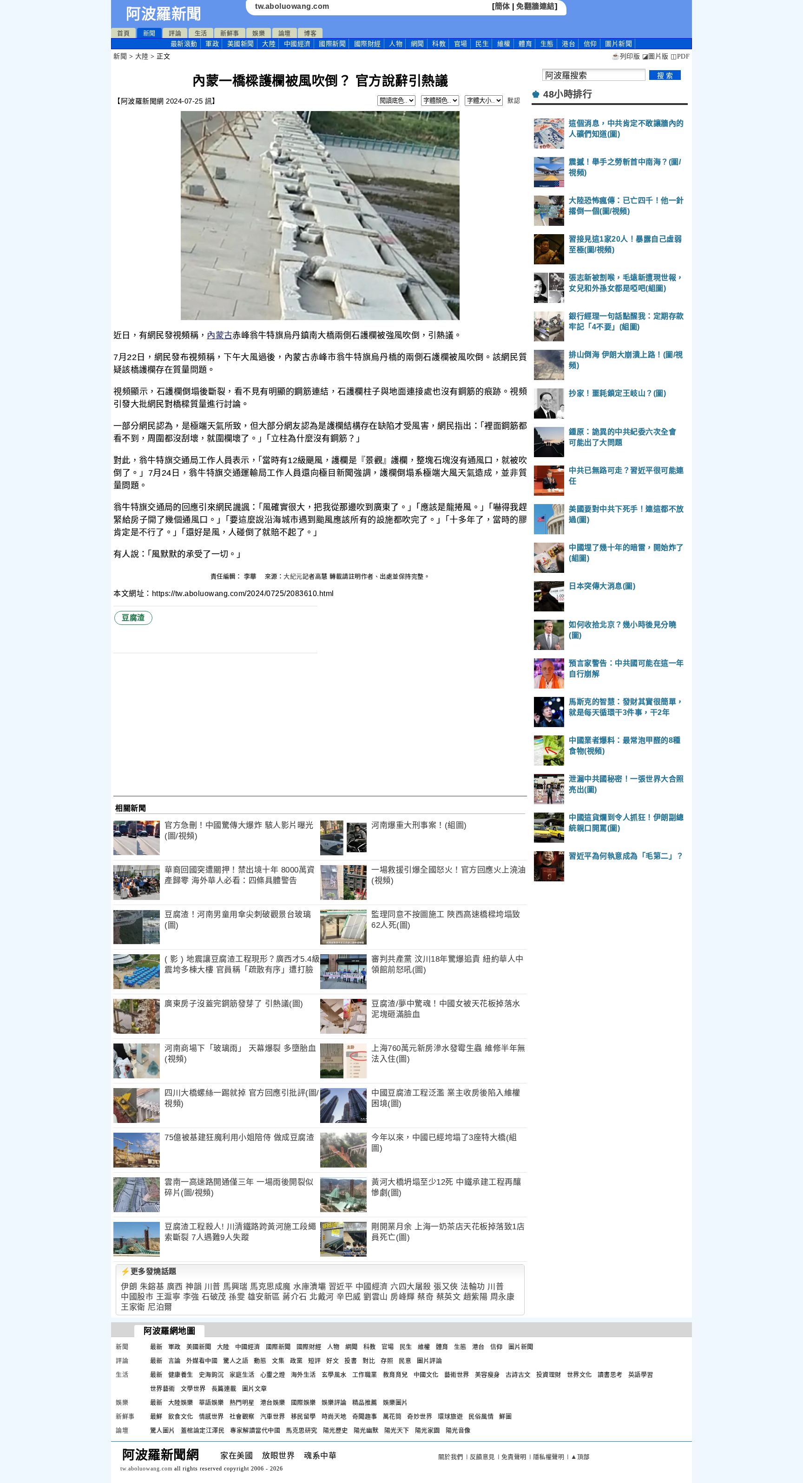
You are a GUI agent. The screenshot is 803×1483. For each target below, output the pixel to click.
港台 (568, 43)
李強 (191, 1297)
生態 (547, 43)
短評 (314, 1360)
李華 (251, 576)
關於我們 (450, 1456)
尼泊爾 (160, 1307)
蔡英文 (448, 1297)
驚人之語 (235, 1360)
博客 (310, 33)
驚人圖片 (162, 1430)
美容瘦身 (487, 1374)
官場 (460, 43)
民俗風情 (481, 1416)
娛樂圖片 (395, 1402)
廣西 (175, 1286)
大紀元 (293, 576)
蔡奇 (425, 1297)
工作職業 (364, 1374)
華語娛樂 (211, 1402)
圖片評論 (429, 1360)
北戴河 (321, 1297)
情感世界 (211, 1416)
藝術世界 (456, 1374)
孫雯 (237, 1297)
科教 (439, 43)
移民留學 (303, 1416)
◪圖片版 (655, 56)
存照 (387, 1360)
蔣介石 (295, 1297)
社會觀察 (242, 1416)
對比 (368, 1360)
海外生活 (303, 1374)
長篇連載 (224, 1388)
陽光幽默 (366, 1430)
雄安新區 (264, 1297)
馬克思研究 (301, 1430)
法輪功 (473, 1286)
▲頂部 (580, 1456)
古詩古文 (518, 1374)
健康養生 (180, 1374)
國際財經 (367, 43)
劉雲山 (375, 1297)
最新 (184, 43)
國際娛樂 (303, 1402)
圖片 (618, 43)
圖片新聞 (520, 1346)
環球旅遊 (450, 1416)
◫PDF (680, 56)
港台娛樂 (272, 1402)
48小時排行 (567, 94)
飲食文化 (180, 1416)
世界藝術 (162, 1388)
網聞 (417, 43)
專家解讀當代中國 (255, 1430)
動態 (260, 1360)
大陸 (269, 43)
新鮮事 (229, 33)
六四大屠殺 (410, 1286)
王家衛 (133, 1307)
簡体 (502, 6)
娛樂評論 (334, 1402)
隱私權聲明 (549, 1456)
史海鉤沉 (211, 1374)
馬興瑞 (235, 1286)
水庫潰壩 (309, 1286)
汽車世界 (272, 1416)
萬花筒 (392, 1416)
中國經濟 (297, 43)
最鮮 (156, 1416)
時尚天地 (334, 1416)
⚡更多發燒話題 (149, 1271)
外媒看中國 (202, 1360)
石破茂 (214, 1297)
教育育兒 (395, 1374)
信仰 (590, 43)
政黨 (296, 1360)
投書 (350, 1360)
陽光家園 (427, 1430)
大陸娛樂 (180, 1402)
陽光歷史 (335, 1430)
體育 (525, 43)
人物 (395, 43)
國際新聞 (332, 43)
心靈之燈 (272, 1374)
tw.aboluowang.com (292, 6)
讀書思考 (610, 1374)
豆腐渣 (133, 618)
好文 (332, 1360)
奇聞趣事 (364, 1416)
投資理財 (548, 1374)
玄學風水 (334, 1374)
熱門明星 (242, 1402)
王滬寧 (168, 1297)
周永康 (502, 1297)
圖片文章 (254, 1388)
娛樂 (258, 33)
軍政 (212, 43)
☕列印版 (626, 56)
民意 (405, 1360)
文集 (278, 1360)
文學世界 (193, 1388)
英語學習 (640, 1374)
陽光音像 (458, 1430)
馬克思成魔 (270, 1286)
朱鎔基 (152, 1286)
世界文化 (579, 1374)
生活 (201, 33)
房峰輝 (402, 1297)
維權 (504, 43)
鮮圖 (505, 1416)
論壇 (284, 33)
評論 (175, 33)
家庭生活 (242, 1374)
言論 (174, 1360)
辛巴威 (348, 1297)
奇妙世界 (419, 1416)
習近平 (341, 1286)
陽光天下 (396, 1430)
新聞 (149, 33)
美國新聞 (240, 43)
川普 (212, 1286)
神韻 (193, 1286)
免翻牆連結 (535, 6)
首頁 (123, 33)
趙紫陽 (475, 1297)
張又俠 (446, 1286)
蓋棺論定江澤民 (203, 1430)
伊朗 (129, 1286)
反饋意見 (482, 1456)
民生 (482, 43)
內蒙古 (219, 335)
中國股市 (137, 1297)
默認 (513, 100)
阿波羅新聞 (164, 14)
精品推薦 (364, 1402)
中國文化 (426, 1374)
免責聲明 (514, 1456)
